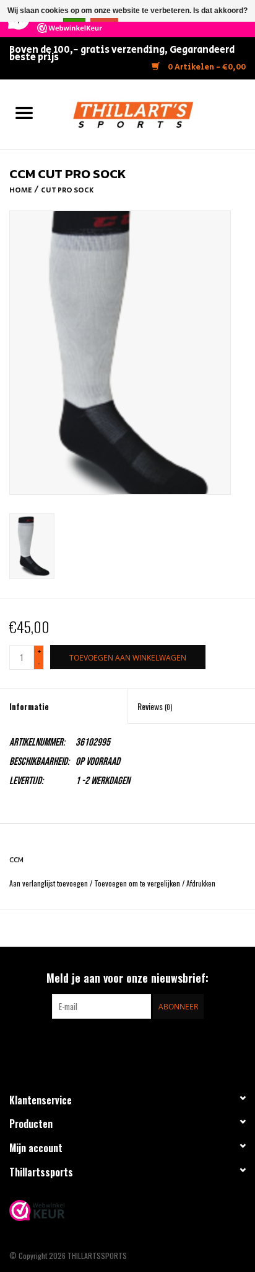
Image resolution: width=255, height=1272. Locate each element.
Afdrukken (200, 883)
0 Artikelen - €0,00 (206, 67)
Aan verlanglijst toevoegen (49, 883)
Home (20, 190)
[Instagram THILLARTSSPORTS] (139, 1044)
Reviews (155, 706)
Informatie (29, 706)
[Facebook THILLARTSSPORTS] (117, 1044)
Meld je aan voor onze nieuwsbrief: (127, 978)
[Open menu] (24, 112)
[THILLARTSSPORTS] (152, 112)
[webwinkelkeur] (127, 1210)
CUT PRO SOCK (67, 190)
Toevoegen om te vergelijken (138, 883)
